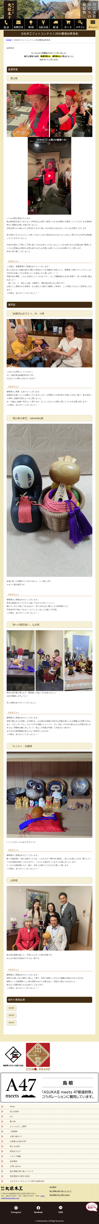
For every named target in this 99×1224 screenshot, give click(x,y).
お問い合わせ (15, 1166)
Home (12, 1106)
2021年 (11, 1022)
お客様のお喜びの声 (18, 1141)
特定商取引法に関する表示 (60, 1195)
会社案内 (13, 1161)
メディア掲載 (15, 1156)
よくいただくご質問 (18, 1126)
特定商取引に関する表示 (20, 1176)
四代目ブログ (15, 1151)
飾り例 (12, 1121)
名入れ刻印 (14, 1111)
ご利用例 (13, 1131)
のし (12, 1116)
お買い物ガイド (16, 1136)
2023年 (11, 1008)
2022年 (11, 1015)
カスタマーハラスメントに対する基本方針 (27, 1181)
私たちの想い (15, 1146)
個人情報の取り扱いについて (21, 1171)
